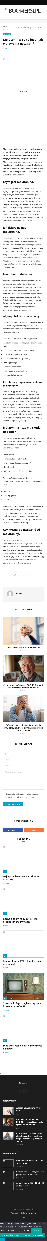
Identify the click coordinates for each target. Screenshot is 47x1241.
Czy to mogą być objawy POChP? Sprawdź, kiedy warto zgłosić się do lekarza (23, 686)
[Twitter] (25, 574)
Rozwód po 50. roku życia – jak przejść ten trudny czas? (20, 920)
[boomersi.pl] (23, 12)
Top (23, 1217)
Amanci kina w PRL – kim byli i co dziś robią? (22, 962)
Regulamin (15, 1213)
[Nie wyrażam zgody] (2, 1239)
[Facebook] (20, 574)
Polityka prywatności (28, 1213)
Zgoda (36, 1231)
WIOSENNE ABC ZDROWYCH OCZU (23, 647)
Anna (5, 48)
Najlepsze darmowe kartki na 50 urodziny (21, 878)
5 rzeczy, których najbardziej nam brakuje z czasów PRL (22, 1005)
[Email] (33, 574)
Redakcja (6, 883)
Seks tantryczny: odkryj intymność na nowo (22, 1047)
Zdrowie (7, 34)
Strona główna (5, 28)
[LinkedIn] (29, 574)
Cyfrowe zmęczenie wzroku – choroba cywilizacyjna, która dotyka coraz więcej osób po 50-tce (23, 728)
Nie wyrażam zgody (10, 1235)
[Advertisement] (23, 123)
